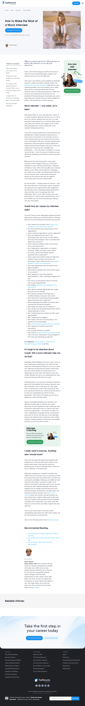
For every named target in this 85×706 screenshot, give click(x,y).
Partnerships (66, 668)
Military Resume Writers (12, 666)
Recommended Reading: (11, 105)
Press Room (66, 666)
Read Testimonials (51, 638)
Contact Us (66, 657)
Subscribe (75, 698)
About (64, 654)
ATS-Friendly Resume (39, 657)
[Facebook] (37, 686)
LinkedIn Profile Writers (12, 668)
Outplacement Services (12, 677)
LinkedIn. (37, 587)
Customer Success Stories (71, 663)
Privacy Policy (41, 691)
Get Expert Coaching (14, 30)
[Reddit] (48, 686)
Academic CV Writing (11, 671)
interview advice (53, 520)
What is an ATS (37, 654)
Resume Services (10, 657)
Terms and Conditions (33, 691)
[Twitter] (40, 686)
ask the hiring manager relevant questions (45, 324)
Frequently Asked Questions (71, 660)
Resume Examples (38, 668)
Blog (12, 10)
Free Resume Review (34, 638)
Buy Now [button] (76, 3)
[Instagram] (45, 686)
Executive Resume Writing (13, 660)
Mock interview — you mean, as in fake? (12, 71)
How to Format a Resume (40, 663)
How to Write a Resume (40, 660)
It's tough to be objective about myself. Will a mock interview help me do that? (13, 88)
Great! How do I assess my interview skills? (13, 78)
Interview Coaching (11, 674)
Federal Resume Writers (12, 663)
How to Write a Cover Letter (41, 666)
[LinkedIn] (42, 686)
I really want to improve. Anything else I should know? (13, 98)
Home (6, 10)
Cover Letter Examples (40, 671)
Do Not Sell (54, 691)
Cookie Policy (48, 691)
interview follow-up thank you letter (48, 333)
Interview (18, 10)
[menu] (83, 3)
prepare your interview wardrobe (35, 85)
